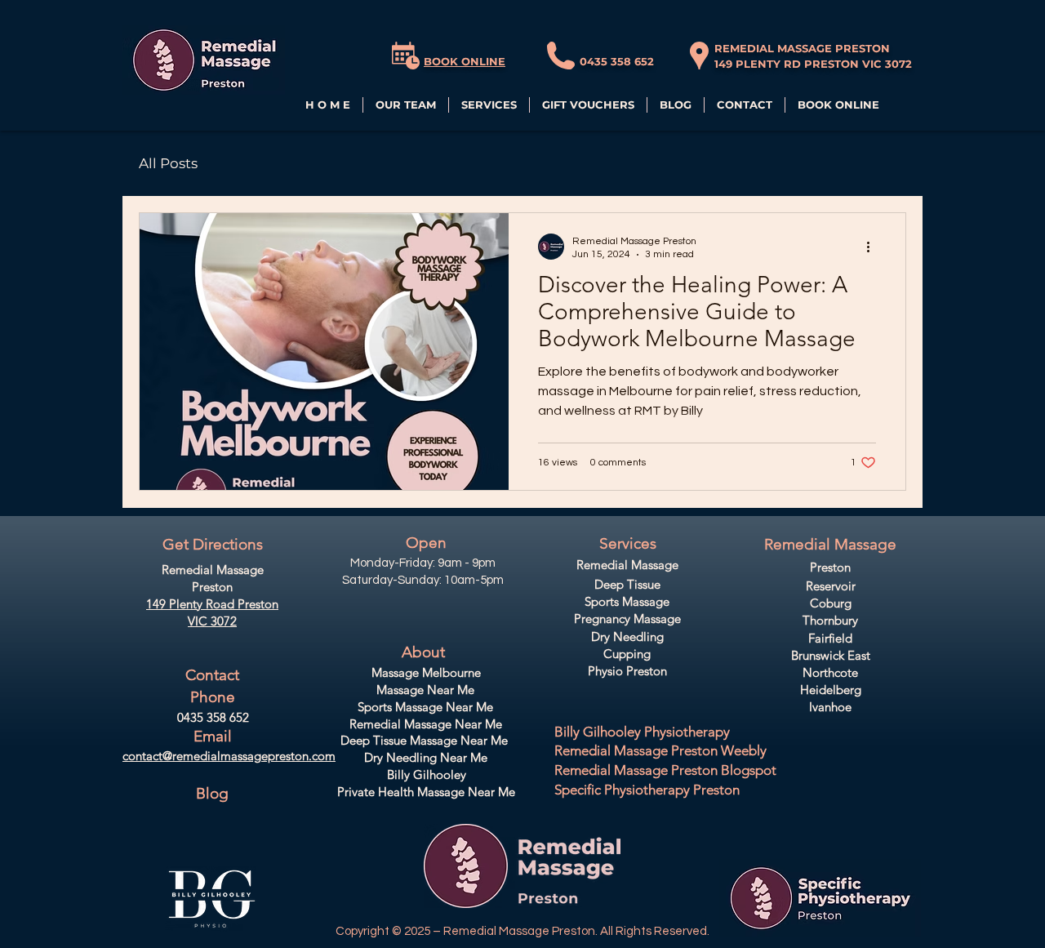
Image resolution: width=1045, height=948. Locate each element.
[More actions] (873, 246)
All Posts (168, 163)
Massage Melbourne (426, 672)
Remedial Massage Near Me (425, 724)
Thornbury (830, 620)
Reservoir (831, 586)
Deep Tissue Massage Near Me (424, 740)
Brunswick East (830, 655)
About (423, 652)
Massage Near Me (425, 689)
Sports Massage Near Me (425, 706)
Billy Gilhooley (426, 774)
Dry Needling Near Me (425, 757)
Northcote (830, 672)
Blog (212, 793)
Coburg (831, 603)
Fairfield (830, 638)
